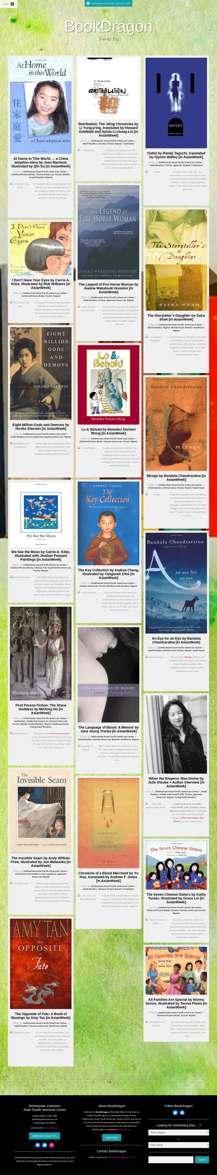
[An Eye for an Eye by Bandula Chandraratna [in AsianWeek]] (176, 632)
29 (188, 1070)
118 (27, 1082)
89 (201, 1076)
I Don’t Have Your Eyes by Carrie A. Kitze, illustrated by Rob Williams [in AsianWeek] (40, 284)
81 (146, 1076)
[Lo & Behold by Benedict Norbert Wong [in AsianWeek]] (108, 423)
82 (153, 1076)
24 (154, 1070)
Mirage (187, 657)
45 (98, 1073)
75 (105, 1076)
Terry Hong (125, 1129)
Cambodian (19, 721)
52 (146, 1073)
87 (187, 1076)
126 (93, 1082)
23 (147, 1070)
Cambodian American (37, 721)
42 (78, 1073)
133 (150, 1082)
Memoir (116, 739)
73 (91, 1076)
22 (140, 1070)
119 (35, 1082)
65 (37, 1076)
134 (158, 1082)
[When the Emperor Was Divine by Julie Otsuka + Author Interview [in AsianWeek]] (176, 772)
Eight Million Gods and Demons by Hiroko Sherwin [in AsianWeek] (41, 427)
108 (145, 1079)
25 (160, 1070)
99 (71, 1079)
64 (30, 1076)
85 (173, 1076)
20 (126, 1070)
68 (57, 1076)
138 (191, 1082)
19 (120, 1070)
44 (91, 1073)
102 (95, 1079)
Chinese (38, 567)
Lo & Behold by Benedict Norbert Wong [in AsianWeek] (108, 431)
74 (98, 1076)
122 (60, 1082)
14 (85, 1070)
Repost (49, 177)
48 (119, 1073)
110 (161, 1079)
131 (133, 1082)
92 (23, 1079)
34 (23, 1073)
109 (153, 1079)
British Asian (177, 327)
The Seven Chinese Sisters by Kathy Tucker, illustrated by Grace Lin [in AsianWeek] (176, 898)
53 (153, 1073)
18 (113, 1070)
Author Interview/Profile (172, 794)
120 (43, 1082)
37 (44, 1073)
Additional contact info (45, 1135)
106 (128, 1079)
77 (119, 1076)
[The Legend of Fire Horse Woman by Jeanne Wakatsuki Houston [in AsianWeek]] (108, 278)
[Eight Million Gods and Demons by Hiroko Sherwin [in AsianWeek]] (40, 419)
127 (101, 1082)
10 (58, 1070)
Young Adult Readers (40, 726)
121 (52, 1082)
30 (195, 1070)
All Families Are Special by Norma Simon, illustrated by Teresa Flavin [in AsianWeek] (176, 1003)
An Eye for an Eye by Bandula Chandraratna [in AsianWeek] (176, 640)
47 (112, 1073)
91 (16, 1079)
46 (105, 1073)
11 (65, 1070)
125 (85, 1082)
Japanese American (53, 436)
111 (170, 1079)
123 (68, 1082)
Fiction (58, 174)
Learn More (112, 1137)
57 (180, 1073)
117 (19, 1082)
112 (178, 1079)
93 (30, 1079)
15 (92, 1070)
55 (167, 1073)
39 (57, 1073)
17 (106, 1070)
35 (30, 1073)
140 (10, 1085)
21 (133, 1070)
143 (35, 1085)
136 (175, 1082)
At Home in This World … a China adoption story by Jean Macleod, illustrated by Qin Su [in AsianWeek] (40, 162)
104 (112, 1079)
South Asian (198, 487)
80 (139, 1076)
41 (71, 1073)
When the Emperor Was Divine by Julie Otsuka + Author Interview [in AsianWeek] (176, 782)
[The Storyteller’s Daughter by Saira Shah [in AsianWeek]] (176, 309)
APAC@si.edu (51, 1127)
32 (9, 1073)
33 (16, 1073)
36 (37, 1073)
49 (126, 1073)
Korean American (102, 739)
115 (203, 1079)
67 (50, 1076)
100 (79, 1079)
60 (201, 1073)
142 (27, 1085)
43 (85, 1073)
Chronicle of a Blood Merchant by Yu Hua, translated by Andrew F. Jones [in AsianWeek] (108, 877)
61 (9, 1076)
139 (199, 1082)
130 (125, 1082)
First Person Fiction (59, 733)
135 (166, 1082)
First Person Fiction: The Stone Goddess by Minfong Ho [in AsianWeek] (40, 709)
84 (167, 1076)
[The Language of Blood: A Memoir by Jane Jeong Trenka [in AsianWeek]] (108, 721)
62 (16, 1076)
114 (194, 1079)
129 (117, 1082)
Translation (128, 143)
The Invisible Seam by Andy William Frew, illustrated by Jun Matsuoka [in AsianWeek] (41, 862)
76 (112, 1076)
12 (72, 1070)
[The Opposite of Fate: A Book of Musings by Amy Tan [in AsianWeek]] (40, 1008)
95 (44, 1079)
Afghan (166, 327)
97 (57, 1079)
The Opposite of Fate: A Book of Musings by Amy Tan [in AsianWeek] (40, 1016)
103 (104, 1079)
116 (10, 1082)
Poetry (37, 570)
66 (44, 1076)
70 (71, 1076)
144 (43, 1085)
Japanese (38, 436)
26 (167, 1070)
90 (9, 1079)
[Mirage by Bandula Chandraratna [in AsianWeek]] (176, 470)
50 (132, 1073)
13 (79, 1070)
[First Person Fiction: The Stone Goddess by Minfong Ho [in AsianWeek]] (40, 699)
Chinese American (45, 174)
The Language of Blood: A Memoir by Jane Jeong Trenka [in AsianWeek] (108, 729)
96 (50, 1079)
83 (160, 1076)
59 (194, 1073)
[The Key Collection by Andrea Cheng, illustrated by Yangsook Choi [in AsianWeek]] (108, 564)
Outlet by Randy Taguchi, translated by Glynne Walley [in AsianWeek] (176, 155)
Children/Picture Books (23, 174)
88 (194, 1076)
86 (180, 1076)
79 (132, 1076)
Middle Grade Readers (32, 724)
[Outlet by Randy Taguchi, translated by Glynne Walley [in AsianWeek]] (176, 147)
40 (64, 1073)
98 (64, 1079)
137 (183, 1082)
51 (139, 1073)
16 (99, 1070)
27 (174, 1070)
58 (187, 1073)
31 (201, 1070)
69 (64, 1076)
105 (120, 1079)
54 (160, 1073)
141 (19, 1085)
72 (85, 1076)
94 (37, 1079)
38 (50, 1073)
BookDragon (108, 26)
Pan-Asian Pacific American (57, 567)
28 (181, 1070)
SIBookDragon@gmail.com (120, 1157)
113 (186, 1079)
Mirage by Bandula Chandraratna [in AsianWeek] (176, 478)
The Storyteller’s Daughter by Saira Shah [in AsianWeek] (176, 317)
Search (202, 1159)
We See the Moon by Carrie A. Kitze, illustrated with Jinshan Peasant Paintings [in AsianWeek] (40, 555)
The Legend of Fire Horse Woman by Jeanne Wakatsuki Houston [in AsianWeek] (108, 288)
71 (78, 1076)
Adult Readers (17, 436)
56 (173, 1073)
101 (87, 1079)
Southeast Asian (60, 724)
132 (142, 1082)
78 (126, 1076)
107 (137, 1079)
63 (23, 1076)
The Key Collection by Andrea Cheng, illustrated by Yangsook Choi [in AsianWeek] (108, 574)
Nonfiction (54, 1025)
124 (77, 1082)
